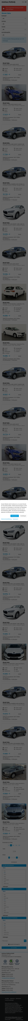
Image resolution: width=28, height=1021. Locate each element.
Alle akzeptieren (14, 515)
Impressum (15, 519)
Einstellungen (23, 515)
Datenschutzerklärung (6, 519)
